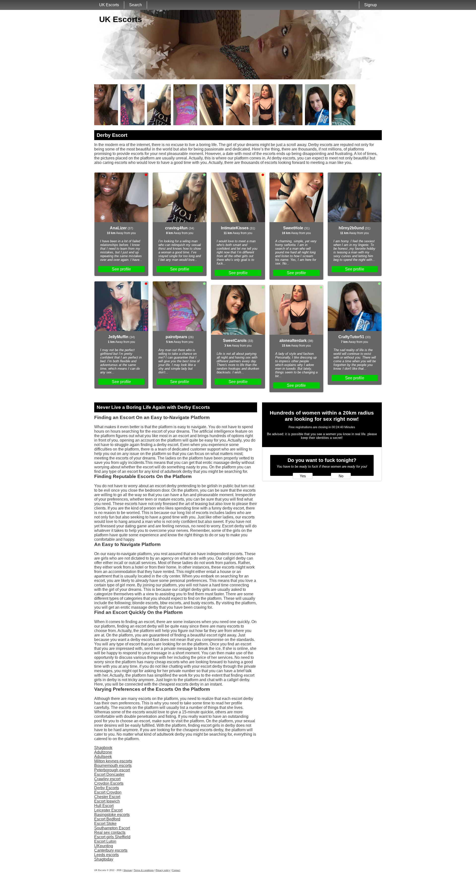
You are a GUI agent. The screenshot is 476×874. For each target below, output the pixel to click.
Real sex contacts (109, 832)
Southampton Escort (112, 828)
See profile (121, 269)
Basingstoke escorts (112, 815)
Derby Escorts (106, 788)
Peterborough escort (112, 770)
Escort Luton (105, 841)
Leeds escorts (106, 855)
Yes (303, 476)
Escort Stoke (105, 823)
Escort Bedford (107, 819)
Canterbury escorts (110, 850)
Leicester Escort (108, 810)
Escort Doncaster (109, 774)
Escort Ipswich (107, 801)
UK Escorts (109, 5)
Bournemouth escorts (113, 765)
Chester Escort (107, 797)
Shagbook (103, 748)
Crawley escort (107, 779)
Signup (370, 5)
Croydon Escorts (108, 783)
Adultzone (103, 752)
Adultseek (103, 756)
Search (135, 5)
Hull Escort (104, 806)
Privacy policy (163, 870)
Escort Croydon (107, 792)
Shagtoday (103, 859)
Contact (176, 870)
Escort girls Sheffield (112, 837)
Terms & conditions (144, 870)
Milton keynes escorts (113, 761)
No (341, 476)
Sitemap (127, 870)
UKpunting (103, 846)
